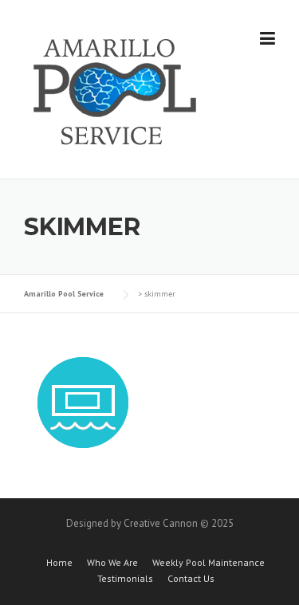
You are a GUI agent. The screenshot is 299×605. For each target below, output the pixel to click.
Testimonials (125, 578)
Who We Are (112, 563)
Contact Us (190, 578)
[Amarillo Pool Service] (115, 90)
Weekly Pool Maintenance (208, 563)
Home (59, 563)
